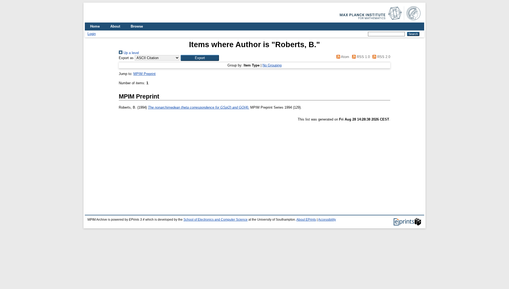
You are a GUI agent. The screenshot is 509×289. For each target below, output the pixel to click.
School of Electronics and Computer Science (215, 219)
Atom (344, 57)
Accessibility (327, 219)
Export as (126, 58)
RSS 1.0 (363, 57)
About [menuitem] (115, 26)
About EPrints (306, 219)
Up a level (130, 53)
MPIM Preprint (144, 74)
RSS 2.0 (383, 57)
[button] (200, 58)
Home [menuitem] (95, 26)
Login (91, 34)
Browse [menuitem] (137, 26)
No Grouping (272, 65)
